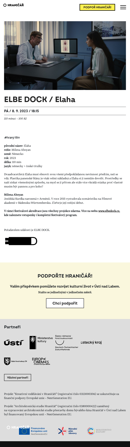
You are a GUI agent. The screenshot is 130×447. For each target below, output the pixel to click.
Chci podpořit (65, 303)
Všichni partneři (17, 377)
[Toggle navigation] (122, 7)
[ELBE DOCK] (21, 241)
